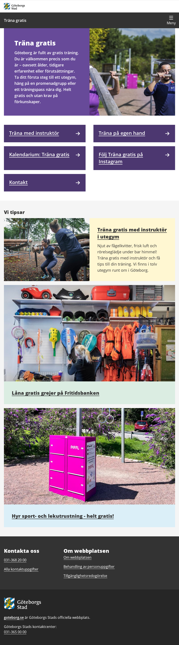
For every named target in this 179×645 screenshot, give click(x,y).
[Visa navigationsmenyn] (171, 20)
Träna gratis (15, 20)
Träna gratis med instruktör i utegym (132, 233)
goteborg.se (14, 617)
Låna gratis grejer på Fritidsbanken (55, 392)
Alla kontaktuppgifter (21, 569)
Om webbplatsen (77, 557)
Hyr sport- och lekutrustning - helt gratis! (63, 516)
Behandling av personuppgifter (89, 566)
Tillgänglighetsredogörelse (85, 575)
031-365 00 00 (15, 631)
